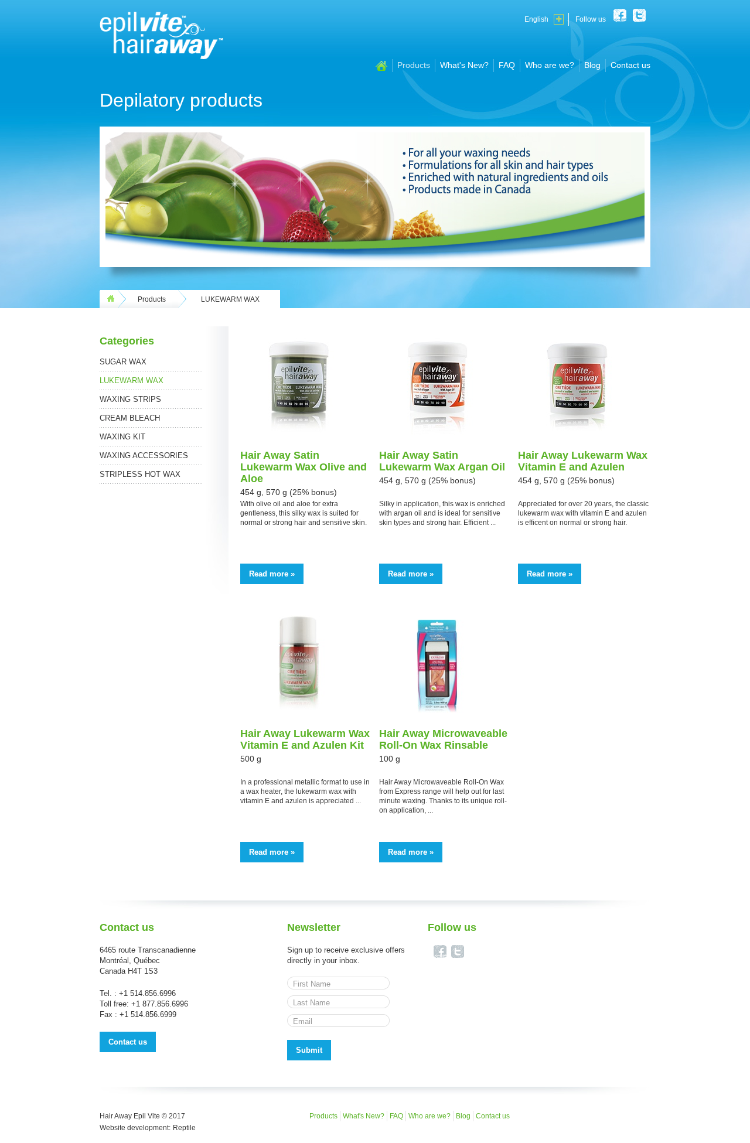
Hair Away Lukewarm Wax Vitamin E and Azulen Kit (305, 739)
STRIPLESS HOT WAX (140, 474)
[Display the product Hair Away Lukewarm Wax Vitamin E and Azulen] (576, 431)
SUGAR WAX (123, 361)
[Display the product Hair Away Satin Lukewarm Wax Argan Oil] (437, 431)
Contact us (630, 65)
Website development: (135, 1128)
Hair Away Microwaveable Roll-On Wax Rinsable (443, 739)
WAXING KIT (122, 436)
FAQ (507, 65)
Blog (592, 65)
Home (381, 66)
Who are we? (549, 65)
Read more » (272, 573)
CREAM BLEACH (130, 418)
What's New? (464, 65)
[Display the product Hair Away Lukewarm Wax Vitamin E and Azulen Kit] (298, 709)
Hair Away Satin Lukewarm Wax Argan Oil (442, 461)
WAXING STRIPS (130, 399)
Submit (309, 1050)
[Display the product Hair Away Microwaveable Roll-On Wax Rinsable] (437, 709)
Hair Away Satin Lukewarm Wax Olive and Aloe (303, 467)
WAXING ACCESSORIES (144, 455)
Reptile (184, 1128)
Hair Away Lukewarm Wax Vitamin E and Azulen (582, 461)
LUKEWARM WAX (131, 380)
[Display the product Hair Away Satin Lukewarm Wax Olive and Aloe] (298, 431)
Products (413, 65)
